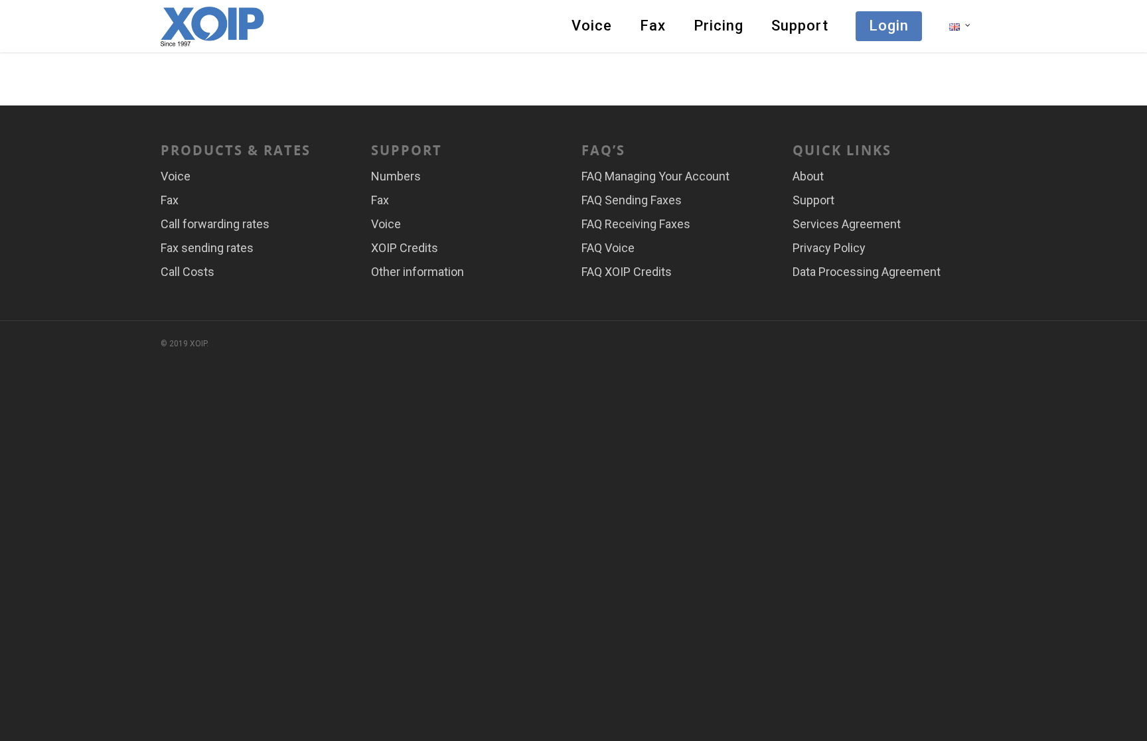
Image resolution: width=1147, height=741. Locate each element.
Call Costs (187, 272)
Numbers (396, 176)
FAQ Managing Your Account (655, 176)
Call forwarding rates (215, 224)
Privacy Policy (829, 248)
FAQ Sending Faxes (631, 200)
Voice (592, 25)
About (808, 176)
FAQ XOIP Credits (626, 272)
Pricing (718, 25)
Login (889, 25)
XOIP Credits (404, 248)
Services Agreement (847, 224)
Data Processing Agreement (867, 272)
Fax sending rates (207, 248)
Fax (653, 25)
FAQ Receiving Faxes (635, 224)
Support (799, 25)
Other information (417, 272)
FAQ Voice (608, 248)
